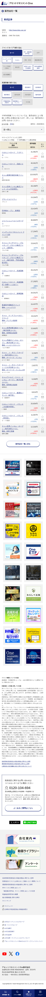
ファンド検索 (17, 994)
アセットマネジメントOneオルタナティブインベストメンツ (23, 941)
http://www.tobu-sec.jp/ (17, 30)
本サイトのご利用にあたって (11, 888)
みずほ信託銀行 (9, 931)
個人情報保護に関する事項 (10, 897)
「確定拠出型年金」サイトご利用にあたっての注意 (18, 891)
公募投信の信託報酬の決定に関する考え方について (17, 766)
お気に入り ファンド (29, 994)
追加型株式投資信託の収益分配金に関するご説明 (16, 761)
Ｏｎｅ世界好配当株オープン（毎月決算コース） (12, 330)
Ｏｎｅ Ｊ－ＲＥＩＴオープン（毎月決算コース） (12, 355)
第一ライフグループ (10, 925)
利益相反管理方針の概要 (10, 894)
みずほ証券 (8, 935)
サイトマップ (6, 901)
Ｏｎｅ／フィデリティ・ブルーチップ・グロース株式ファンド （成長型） (12, 245)
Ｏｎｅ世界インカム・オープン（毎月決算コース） (12, 428)
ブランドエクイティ (9, 199)
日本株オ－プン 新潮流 (11, 211)
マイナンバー (8, 906)
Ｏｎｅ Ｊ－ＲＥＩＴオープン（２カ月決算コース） (13, 367)
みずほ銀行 (8, 928)
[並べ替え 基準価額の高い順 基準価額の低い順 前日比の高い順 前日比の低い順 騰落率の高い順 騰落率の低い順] (23, 130)
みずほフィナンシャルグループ (14, 922)
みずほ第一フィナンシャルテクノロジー (17, 938)
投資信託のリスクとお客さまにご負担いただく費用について (21, 881)
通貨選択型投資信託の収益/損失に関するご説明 (15, 763)
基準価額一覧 (5, 994)
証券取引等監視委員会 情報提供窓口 (15, 909)
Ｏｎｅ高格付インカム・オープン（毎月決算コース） (12, 342)
